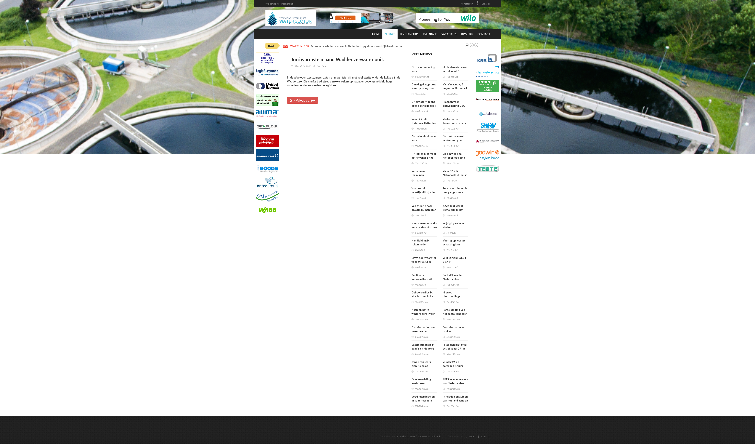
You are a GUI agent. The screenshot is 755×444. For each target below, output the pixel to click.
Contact (486, 3)
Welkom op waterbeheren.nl (279, 3)
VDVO (472, 436)
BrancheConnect (406, 436)
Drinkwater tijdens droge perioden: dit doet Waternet (424, 105)
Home (376, 34)
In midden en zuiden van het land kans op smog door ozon (455, 400)
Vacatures (449, 34)
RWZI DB (467, 34)
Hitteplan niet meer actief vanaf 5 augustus (455, 71)
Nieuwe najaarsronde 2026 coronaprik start (336, 46)
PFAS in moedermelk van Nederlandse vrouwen (455, 383)
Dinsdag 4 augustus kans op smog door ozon (424, 88)
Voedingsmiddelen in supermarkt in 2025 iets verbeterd (424, 400)
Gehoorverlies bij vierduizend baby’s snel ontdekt (423, 296)
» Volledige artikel (303, 100)
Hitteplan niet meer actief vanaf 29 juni (455, 346)
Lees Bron (321, 66)
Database (430, 34)
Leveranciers (409, 34)
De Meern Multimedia (430, 436)
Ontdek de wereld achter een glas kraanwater (454, 140)
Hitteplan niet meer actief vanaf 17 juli (424, 155)
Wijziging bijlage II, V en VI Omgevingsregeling (455, 261)
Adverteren (467, 3)
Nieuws (390, 34)
